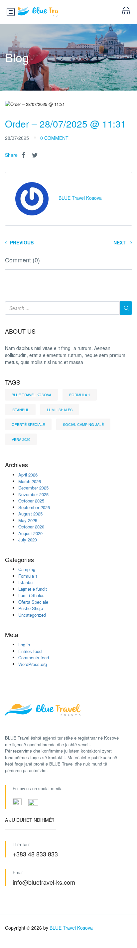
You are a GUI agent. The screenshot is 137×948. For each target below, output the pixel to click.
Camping (26, 569)
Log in (24, 644)
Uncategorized (32, 615)
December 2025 (33, 487)
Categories (19, 559)
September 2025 (34, 507)
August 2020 (30, 533)
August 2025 (30, 513)
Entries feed (30, 651)
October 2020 (31, 526)
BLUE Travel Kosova (31, 394)
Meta (11, 634)
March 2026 (29, 481)
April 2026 (28, 475)
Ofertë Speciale (28, 424)
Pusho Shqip (30, 608)
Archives (16, 465)
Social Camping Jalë (83, 424)
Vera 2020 (21, 439)
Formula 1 (79, 394)
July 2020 (27, 539)
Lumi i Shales (59, 409)
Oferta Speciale (33, 602)
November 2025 (33, 494)
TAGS (12, 382)
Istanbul (20, 409)
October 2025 (31, 500)
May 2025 (27, 520)
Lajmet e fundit (32, 589)
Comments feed (33, 657)
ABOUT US (20, 331)
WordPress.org (32, 664)
